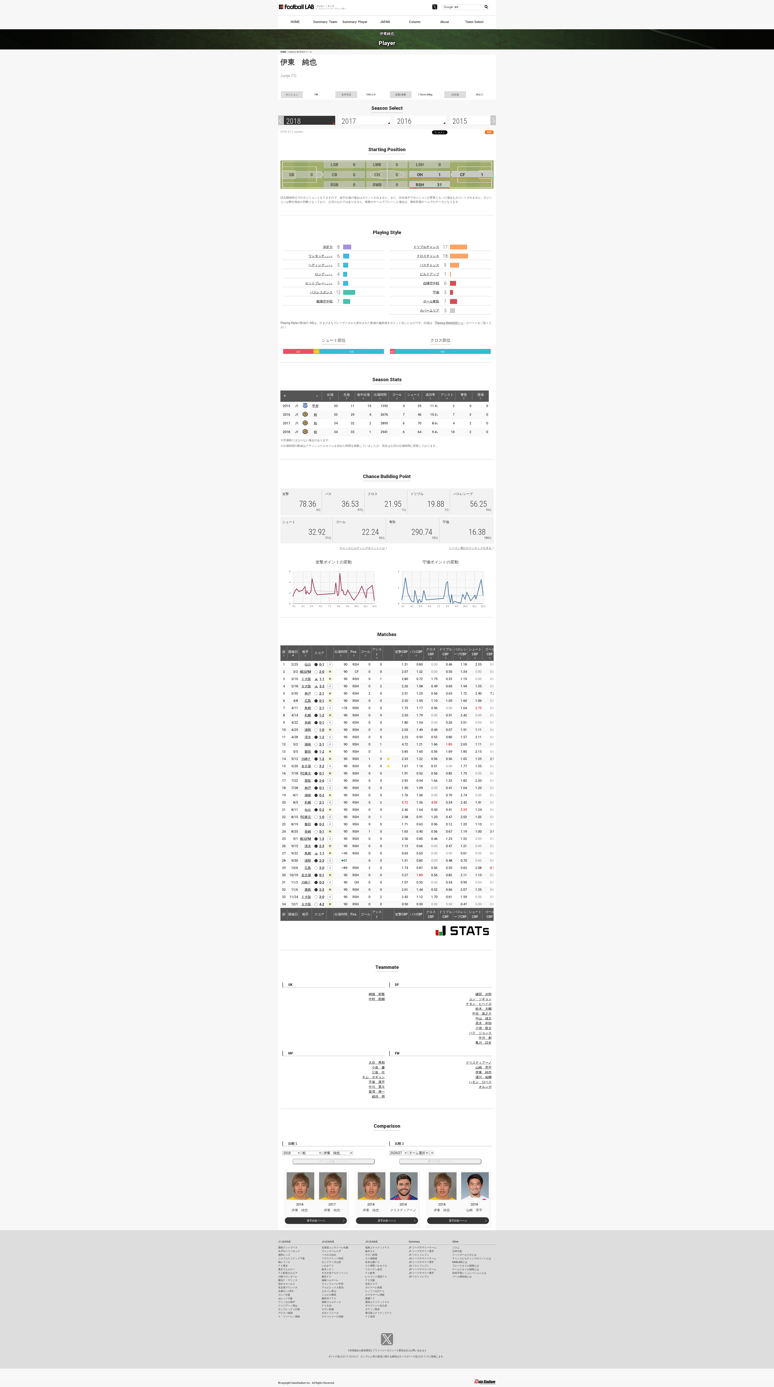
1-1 (321, 679)
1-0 (321, 730)
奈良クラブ (371, 1283)
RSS (489, 132)
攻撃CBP (401, 652)
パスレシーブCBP (460, 651)
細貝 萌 (378, 1096)
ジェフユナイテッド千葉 (291, 1258)
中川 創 (485, 1038)
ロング (324, 274)
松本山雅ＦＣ (372, 1262)
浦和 (308, 730)
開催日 (293, 652)
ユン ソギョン (480, 999)
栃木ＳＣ (370, 1251)
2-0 (321, 672)
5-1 (321, 831)
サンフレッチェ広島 (289, 1309)
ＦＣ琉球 (370, 1316)
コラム (456, 1247)
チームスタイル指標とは (465, 1269)
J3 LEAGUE (371, 1241)
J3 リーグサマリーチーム (422, 1269)
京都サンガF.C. (286, 1291)
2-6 (321, 781)
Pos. (354, 652)
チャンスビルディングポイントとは (362, 548)
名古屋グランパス (288, 1287)
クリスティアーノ (479, 1063)
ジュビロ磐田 (329, 1294)
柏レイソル (284, 1262)
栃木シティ (328, 1269)
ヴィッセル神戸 (286, 1302)
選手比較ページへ (440, 1161)
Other (455, 1241)
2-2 (321, 686)
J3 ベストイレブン (419, 1276)
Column (414, 22)
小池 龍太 (483, 1028)
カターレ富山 (329, 1291)
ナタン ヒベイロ (479, 1004)
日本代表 (457, 1251)
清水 (308, 737)
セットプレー (319, 283)
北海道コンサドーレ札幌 (335, 1247)
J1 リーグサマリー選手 (421, 1251)
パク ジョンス (480, 1033)
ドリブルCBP (445, 651)
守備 (436, 292)
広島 (308, 701)
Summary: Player (354, 22)
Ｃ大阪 (306, 679)
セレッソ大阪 (285, 1298)
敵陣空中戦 (324, 301)
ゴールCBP (490, 651)
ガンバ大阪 (284, 1294)
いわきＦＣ (328, 1265)
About (444, 22)
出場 (330, 395)
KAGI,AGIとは (459, 1262)
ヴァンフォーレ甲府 (332, 1283)
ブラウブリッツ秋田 (332, 1258)
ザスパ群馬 (371, 1254)
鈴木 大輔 (483, 1009)
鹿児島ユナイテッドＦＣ (378, 1313)
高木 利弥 (483, 1023)
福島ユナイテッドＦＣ (377, 1247)
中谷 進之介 (482, 1013)
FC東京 (306, 773)
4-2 (321, 904)
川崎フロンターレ (288, 1276)
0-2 (321, 795)
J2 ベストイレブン (419, 1265)
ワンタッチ (320, 256)
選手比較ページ (316, 1220)
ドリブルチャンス (426, 247)
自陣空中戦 (431, 283)
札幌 (308, 715)
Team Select (474, 22)
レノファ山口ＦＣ (375, 1291)
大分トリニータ (330, 1313)
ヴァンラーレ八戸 (331, 1251)
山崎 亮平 (483, 1067)
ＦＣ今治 (326, 1305)
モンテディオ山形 (331, 1262)
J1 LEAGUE (284, 1241)
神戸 (308, 693)
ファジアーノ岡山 (288, 1305)
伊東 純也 (483, 1072)
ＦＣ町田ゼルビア (288, 1273)
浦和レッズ (284, 1254)
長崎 (308, 722)
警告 (464, 395)
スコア (319, 653)
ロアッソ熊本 (372, 1309)
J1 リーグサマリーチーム (422, 1247)
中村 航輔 (377, 999)
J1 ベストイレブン (419, 1254)
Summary (414, 1241)
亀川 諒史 (483, 1043)
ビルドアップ (429, 274)
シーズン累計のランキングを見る (470, 548)
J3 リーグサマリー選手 (421, 1273)
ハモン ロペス (480, 1082)
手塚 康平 (377, 1082)
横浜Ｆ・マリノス (288, 1280)
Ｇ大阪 (306, 686)
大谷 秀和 (377, 1063)
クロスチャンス (428, 256)
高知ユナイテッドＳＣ (377, 1302)
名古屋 (306, 766)
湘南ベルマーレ (330, 1280)
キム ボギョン (373, 1077)
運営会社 (403, 1350)
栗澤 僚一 (377, 1092)
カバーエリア (429, 310)
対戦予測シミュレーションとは (469, 1273)
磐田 (308, 752)
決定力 (328, 247)
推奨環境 (366, 1350)
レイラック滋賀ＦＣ (376, 1276)
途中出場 (363, 395)
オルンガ (485, 1087)
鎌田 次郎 (483, 994)
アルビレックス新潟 (332, 1287)
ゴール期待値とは (462, 1276)
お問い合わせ (417, 1350)
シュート (413, 395)
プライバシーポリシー (384, 1350)
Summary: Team (325, 22)
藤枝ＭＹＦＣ (329, 1298)
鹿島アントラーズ (288, 1247)
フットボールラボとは (464, 1254)
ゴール (397, 395)
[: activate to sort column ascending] (292, 396)
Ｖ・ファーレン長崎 (289, 1316)
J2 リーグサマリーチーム (422, 1258)
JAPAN (385, 22)
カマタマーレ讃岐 (375, 1294)
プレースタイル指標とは (465, 1265)
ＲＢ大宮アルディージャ (335, 1273)
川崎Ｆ (306, 759)
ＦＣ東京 (283, 1265)
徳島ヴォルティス (331, 1302)
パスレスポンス (321, 292)
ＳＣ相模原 (371, 1258)
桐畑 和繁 (377, 994)
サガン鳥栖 (328, 1309)
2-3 (321, 846)
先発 (346, 395)
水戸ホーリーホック (289, 1251)
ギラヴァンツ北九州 (376, 1305)
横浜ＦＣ (326, 1276)
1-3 (321, 839)
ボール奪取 (431, 301)
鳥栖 (308, 708)
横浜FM (305, 672)
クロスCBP (431, 651)
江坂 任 (378, 1072)
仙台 (308, 664)
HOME (295, 22)
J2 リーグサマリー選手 (421, 1262)
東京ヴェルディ (286, 1269)
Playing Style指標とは (449, 323)
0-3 (321, 882)
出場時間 (380, 395)
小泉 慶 (378, 1067)
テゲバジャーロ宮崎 (332, 1316)
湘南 (308, 744)
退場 (480, 395)
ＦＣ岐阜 (370, 1273)
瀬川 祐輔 (483, 1077)
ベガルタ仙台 (329, 1254)
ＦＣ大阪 (370, 1280)
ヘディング (320, 265)
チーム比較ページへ (333, 1161)
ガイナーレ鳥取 (373, 1287)
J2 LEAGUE (328, 1241)
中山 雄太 (483, 1018)
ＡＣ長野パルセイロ (376, 1265)
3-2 (321, 766)
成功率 (430, 395)
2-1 (321, 693)
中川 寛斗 (377, 1087)
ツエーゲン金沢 (373, 1269)
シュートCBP (475, 651)
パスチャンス (429, 265)
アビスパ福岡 (285, 1313)
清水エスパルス (286, 1283)
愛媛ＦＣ (370, 1298)
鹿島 (308, 781)
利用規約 (354, 1350)
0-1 (321, 664)
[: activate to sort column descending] (284, 396)
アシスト (447, 395)
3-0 (321, 868)
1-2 (321, 715)
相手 (305, 652)
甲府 (315, 406)
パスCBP (416, 652)
